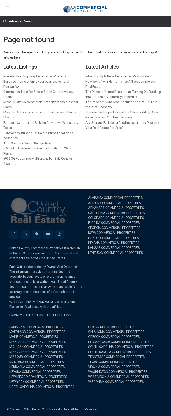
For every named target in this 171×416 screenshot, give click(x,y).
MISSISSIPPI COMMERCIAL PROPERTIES (37, 352)
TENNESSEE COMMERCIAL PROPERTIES (116, 357)
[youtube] (48, 234)
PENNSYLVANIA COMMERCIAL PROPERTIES (119, 342)
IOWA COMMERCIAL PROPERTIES (111, 233)
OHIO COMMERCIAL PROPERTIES (111, 327)
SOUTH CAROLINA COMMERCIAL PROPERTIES (120, 347)
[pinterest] (36, 234)
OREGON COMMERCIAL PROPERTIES (114, 337)
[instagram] (59, 234)
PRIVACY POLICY (21, 315)
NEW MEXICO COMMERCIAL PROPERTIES (38, 377)
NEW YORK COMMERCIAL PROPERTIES (36, 381)
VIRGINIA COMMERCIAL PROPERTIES (114, 367)
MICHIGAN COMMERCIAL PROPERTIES (36, 347)
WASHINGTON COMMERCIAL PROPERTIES (117, 371)
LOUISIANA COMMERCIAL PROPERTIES (36, 327)
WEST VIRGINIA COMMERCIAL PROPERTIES (118, 377)
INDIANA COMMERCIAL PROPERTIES (113, 243)
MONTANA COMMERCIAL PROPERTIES (36, 362)
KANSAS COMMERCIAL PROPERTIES (114, 247)
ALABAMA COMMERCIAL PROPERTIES (115, 198)
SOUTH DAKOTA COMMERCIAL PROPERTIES (119, 352)
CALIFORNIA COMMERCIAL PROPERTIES (116, 213)
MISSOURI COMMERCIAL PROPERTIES (36, 357)
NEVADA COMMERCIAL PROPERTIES (35, 371)
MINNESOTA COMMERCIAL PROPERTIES (37, 342)
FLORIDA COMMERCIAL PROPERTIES (114, 222)
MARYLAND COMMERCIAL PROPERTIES (37, 332)
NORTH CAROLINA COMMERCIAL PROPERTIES (41, 387)
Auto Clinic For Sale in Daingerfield (27, 143)
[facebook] (13, 234)
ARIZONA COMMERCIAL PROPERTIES (114, 203)
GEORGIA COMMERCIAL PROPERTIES (114, 228)
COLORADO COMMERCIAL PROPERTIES (116, 218)
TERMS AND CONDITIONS (53, 315)
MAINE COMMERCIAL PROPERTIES (33, 337)
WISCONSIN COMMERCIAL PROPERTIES (116, 381)
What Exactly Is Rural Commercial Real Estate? (118, 76)
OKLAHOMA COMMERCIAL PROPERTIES (116, 332)
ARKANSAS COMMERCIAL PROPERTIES (116, 208)
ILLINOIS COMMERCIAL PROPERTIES (113, 238)
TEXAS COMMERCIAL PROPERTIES (113, 362)
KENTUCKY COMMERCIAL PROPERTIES (115, 253)
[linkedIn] (25, 234)
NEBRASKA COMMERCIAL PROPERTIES (37, 367)
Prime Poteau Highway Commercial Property (34, 76)
